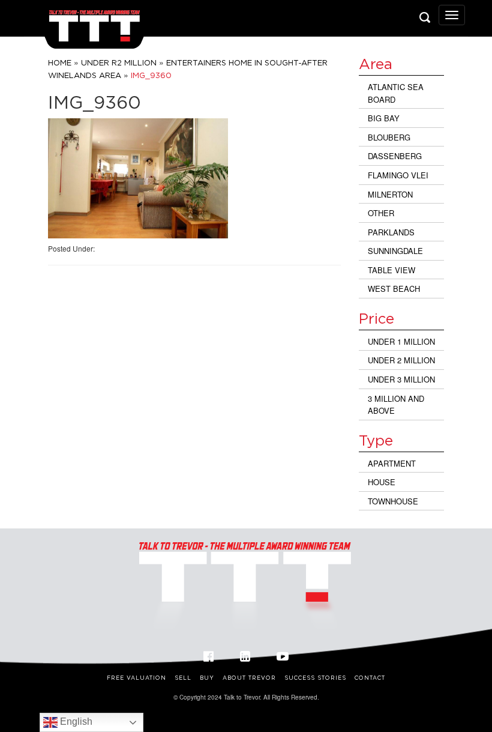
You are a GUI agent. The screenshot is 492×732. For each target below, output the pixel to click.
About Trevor (249, 677)
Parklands (391, 232)
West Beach (394, 288)
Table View (391, 270)
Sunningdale (395, 250)
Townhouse (393, 501)
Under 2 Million (401, 360)
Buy (207, 677)
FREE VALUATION (136, 677)
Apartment (392, 463)
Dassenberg (395, 156)
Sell (183, 677)
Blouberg (389, 137)
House (381, 482)
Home (59, 62)
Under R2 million (119, 62)
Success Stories (315, 677)
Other (381, 213)
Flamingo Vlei (398, 175)
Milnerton (390, 194)
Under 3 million (401, 379)
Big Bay (384, 118)
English (75, 721)
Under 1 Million (401, 341)
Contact (370, 677)
